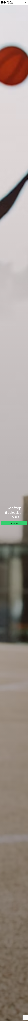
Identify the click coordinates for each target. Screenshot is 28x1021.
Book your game (14, 523)
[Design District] (7, 2)
